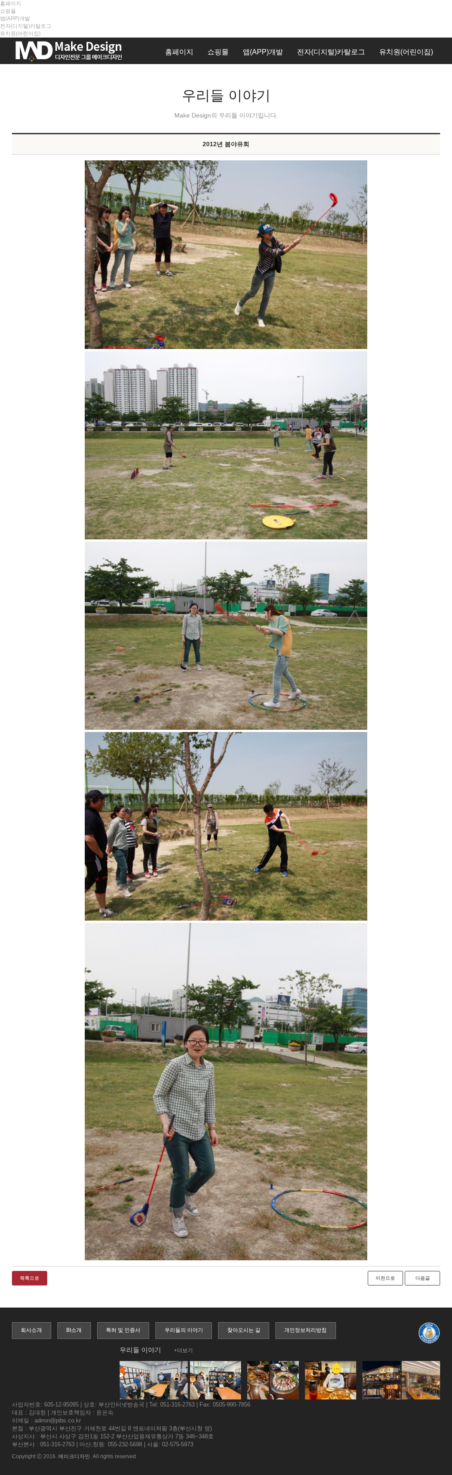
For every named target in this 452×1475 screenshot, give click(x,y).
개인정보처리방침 (305, 1330)
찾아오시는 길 (243, 1330)
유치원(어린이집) (20, 33)
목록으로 (29, 1278)
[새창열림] (226, 254)
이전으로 (385, 1278)
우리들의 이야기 (184, 1330)
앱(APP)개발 (15, 18)
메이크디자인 (74, 1456)
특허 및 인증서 (123, 1330)
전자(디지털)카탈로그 (25, 26)
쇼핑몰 (8, 11)
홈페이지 (10, 3)
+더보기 (183, 1350)
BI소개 (74, 1330)
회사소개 (31, 1330)
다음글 (422, 1278)
